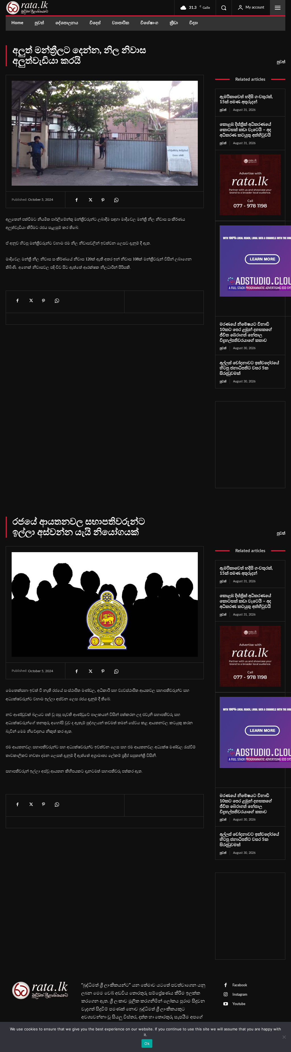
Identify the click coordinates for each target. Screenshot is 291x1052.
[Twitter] (89, 200)
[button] (223, 7)
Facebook (239, 985)
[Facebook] (76, 200)
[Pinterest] (103, 200)
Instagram (239, 994)
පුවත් (281, 62)
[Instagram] (225, 994)
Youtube (238, 1004)
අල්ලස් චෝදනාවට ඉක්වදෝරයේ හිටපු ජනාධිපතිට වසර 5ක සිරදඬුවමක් (249, 368)
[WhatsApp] (116, 200)
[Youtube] (225, 1004)
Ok (146, 1043)
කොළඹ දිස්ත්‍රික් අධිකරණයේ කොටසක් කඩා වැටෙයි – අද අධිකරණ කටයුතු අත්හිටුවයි (245, 129)
